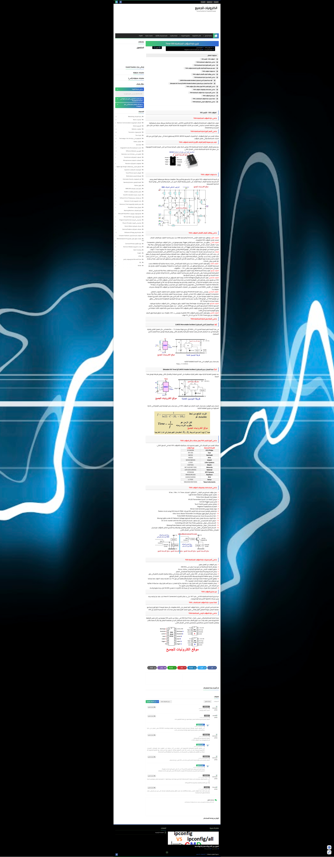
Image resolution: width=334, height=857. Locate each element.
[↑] (167, 852)
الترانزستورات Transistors (134, 132)
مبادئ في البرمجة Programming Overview (130, 220)
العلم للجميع (200, 725)
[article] (165, 678)
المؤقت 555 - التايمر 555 (208, 59)
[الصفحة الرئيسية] (216, 35)
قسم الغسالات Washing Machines (132, 210)
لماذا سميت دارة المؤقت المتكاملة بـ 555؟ (204, 99)
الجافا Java (138, 145)
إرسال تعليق (151, 707)
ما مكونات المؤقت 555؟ (208, 71)
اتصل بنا (203, 2)
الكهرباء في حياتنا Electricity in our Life (131, 154)
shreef (206, 716)
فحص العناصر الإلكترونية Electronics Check (130, 204)
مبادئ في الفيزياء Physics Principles (132, 223)
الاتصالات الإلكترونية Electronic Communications (129, 123)
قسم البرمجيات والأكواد (161, 36)
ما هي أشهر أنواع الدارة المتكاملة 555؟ (204, 65)
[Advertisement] (147, 18)
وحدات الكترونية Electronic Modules (132, 247)
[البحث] (116, 2)
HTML (139, 256)
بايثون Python (137, 185)
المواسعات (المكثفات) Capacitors (132, 170)
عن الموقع (209, 2)
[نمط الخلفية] (329, 852)
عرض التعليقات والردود (152, 702)
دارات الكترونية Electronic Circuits (132, 201)
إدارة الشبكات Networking (134, 116)
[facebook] (120, 2)
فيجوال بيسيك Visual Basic (134, 207)
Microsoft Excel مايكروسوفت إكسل (132, 259)
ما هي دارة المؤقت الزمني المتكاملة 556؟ (204, 102)
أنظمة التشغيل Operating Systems (132, 182)
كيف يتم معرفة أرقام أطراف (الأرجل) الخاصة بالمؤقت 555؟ (200, 68)
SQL (140, 262)
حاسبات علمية (149, 36)
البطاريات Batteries (136, 129)
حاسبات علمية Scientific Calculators (132, 195)
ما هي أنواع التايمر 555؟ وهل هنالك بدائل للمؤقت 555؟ (200, 86)
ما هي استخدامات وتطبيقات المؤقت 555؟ (204, 89)
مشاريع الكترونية (185, 36)
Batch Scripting (137, 250)
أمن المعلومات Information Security (132, 179)
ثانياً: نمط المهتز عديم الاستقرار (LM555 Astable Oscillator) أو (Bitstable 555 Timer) (191, 83)
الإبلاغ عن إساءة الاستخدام (211, 818)
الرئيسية (216, 2)
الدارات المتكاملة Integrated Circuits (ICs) (193, 50)
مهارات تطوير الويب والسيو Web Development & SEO (130, 240)
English (141, 36)
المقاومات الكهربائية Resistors (133, 163)
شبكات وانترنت (173, 36)
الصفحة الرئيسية (208, 50)
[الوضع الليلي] (329, 847)
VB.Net (139, 265)
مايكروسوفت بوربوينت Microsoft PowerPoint (129, 213)
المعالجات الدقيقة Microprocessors (132, 160)
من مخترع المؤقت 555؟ (209, 96)
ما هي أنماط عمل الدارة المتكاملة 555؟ (204, 77)
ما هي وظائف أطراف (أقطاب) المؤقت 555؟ (204, 74)
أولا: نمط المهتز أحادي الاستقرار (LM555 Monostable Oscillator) (196, 80)
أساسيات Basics (137, 120)
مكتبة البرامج (208, 36)
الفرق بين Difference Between (133, 151)
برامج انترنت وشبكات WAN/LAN (133, 188)
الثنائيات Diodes (137, 141)
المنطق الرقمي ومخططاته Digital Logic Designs (129, 167)
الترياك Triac (138, 135)
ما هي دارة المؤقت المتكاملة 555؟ (205, 62)
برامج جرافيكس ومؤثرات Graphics (132, 192)
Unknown (206, 707)
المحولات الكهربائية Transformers (132, 157)
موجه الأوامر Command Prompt (133, 244)
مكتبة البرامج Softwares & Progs (132, 232)
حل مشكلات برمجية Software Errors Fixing (130, 198)
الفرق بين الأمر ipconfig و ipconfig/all (207, 846)
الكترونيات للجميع (206, 8)
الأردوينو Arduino (137, 126)
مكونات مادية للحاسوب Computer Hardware (130, 235)
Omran (206, 787)
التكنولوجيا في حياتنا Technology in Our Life (130, 138)
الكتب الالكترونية (196, 36)
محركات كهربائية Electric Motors (133, 226)
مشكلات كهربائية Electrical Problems (131, 229)
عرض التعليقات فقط (165, 702)
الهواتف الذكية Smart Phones (133, 173)
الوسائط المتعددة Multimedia (133, 176)
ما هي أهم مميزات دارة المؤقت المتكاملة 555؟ (202, 93)
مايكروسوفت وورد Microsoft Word (132, 217)
